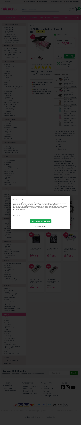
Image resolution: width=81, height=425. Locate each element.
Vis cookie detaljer (40, 226)
